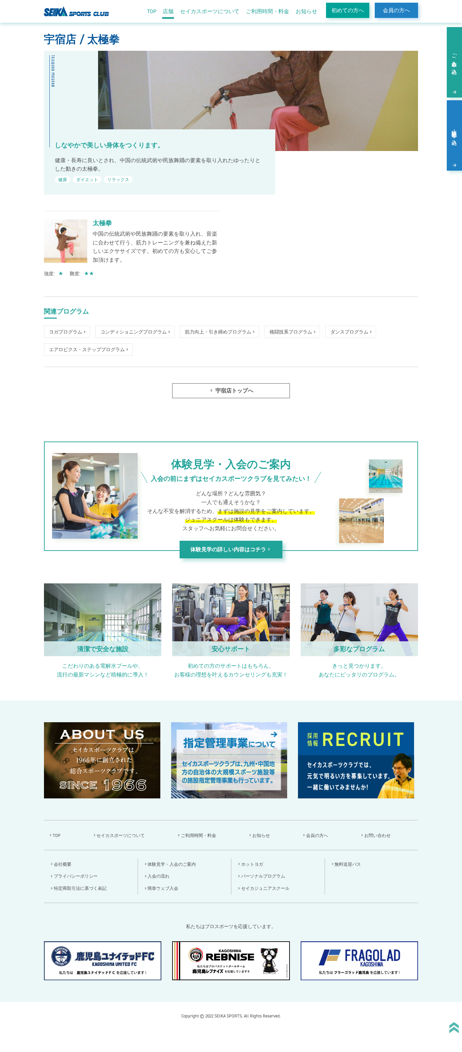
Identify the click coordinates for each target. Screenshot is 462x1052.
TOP (151, 11)
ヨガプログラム (65, 331)
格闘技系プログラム (291, 331)
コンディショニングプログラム (133, 331)
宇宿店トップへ (231, 390)
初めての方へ (347, 10)
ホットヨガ (252, 864)
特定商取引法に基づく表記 (80, 888)
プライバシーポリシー (76, 876)
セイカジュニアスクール (265, 888)
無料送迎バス (347, 864)
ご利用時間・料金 (267, 11)
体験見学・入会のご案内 (171, 864)
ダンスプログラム (349, 331)
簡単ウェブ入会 (162, 888)
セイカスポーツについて (209, 11)
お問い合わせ (377, 835)
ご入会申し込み (454, 61)
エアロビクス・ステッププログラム (87, 349)
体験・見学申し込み (454, 134)
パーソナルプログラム (263, 876)
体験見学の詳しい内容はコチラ (231, 549)
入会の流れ (158, 876)
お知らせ (306, 11)
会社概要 (62, 864)
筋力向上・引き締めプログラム (218, 331)
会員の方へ (396, 10)
